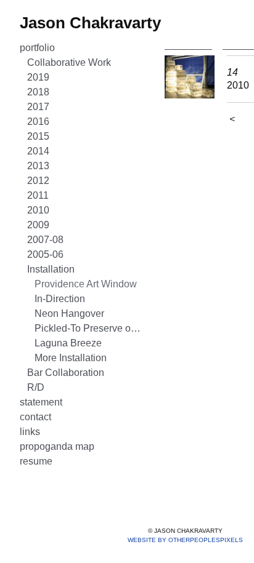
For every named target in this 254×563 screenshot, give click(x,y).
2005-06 (45, 254)
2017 (38, 107)
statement (41, 402)
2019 (38, 77)
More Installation (71, 358)
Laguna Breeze (68, 343)
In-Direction (60, 298)
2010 (38, 210)
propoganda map (57, 446)
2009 (38, 225)
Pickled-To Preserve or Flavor (89, 328)
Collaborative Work (69, 62)
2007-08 (45, 239)
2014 (38, 151)
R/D (35, 387)
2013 (38, 166)
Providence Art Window (86, 284)
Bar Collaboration (65, 372)
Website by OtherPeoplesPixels (185, 540)
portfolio (37, 47)
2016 (38, 121)
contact (35, 417)
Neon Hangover (69, 313)
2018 (38, 92)
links (30, 431)
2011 (38, 195)
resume (36, 461)
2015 (38, 136)
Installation (51, 269)
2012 (38, 180)
